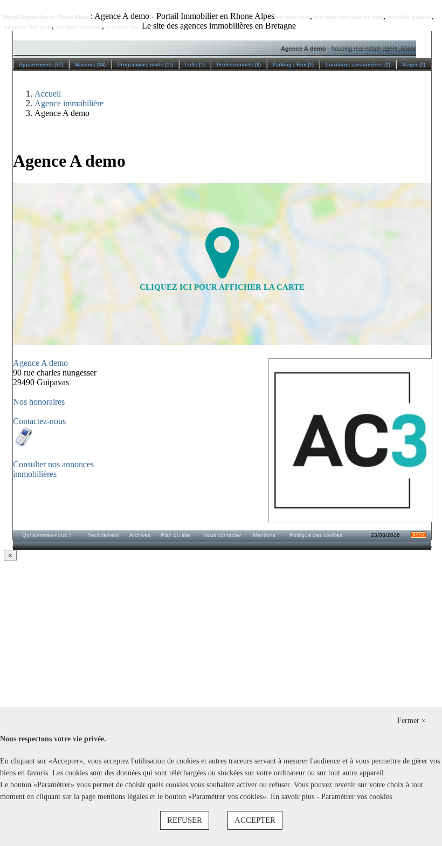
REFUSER (184, 820)
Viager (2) (413, 64)
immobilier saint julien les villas (348, 17)
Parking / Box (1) (293, 64)
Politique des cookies (315, 535)
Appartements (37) (41, 64)
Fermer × (411, 721)
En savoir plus (293, 797)
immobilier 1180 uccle (28, 27)
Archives (139, 535)
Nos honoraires (39, 401)
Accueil (47, 93)
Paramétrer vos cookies (356, 797)
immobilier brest (292, 17)
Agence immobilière (68, 103)
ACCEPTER (254, 820)
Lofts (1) (195, 64)
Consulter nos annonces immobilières (53, 469)
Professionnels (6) (239, 64)
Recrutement (103, 535)
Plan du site (175, 535)
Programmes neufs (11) (145, 64)
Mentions (264, 535)
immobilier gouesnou (79, 27)
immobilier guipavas (410, 17)
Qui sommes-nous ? (47, 535)
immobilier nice (123, 27)
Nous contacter (222, 535)
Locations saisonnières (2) (358, 64)
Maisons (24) (90, 64)
